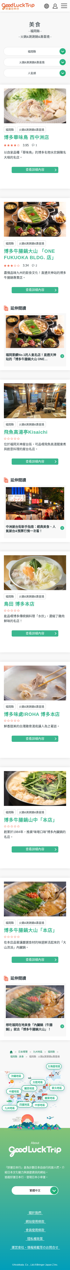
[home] (18, 6)
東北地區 (57, 1088)
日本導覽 (23, 1052)
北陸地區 (38, 1082)
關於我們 (35, 1212)
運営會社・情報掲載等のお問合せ (35, 1247)
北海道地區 (54, 1066)
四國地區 (24, 1104)
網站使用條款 (35, 1221)
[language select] (46, 6)
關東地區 (50, 1098)
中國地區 (14, 1091)
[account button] (55, 6)
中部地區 (40, 1105)
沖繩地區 (16, 1076)
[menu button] (64, 6)
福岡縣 (51, 1052)
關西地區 (29, 1088)
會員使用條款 (35, 1230)
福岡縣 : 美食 (17, 1056)
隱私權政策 (35, 1238)
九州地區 (37, 1052)
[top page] (11, 1052)
